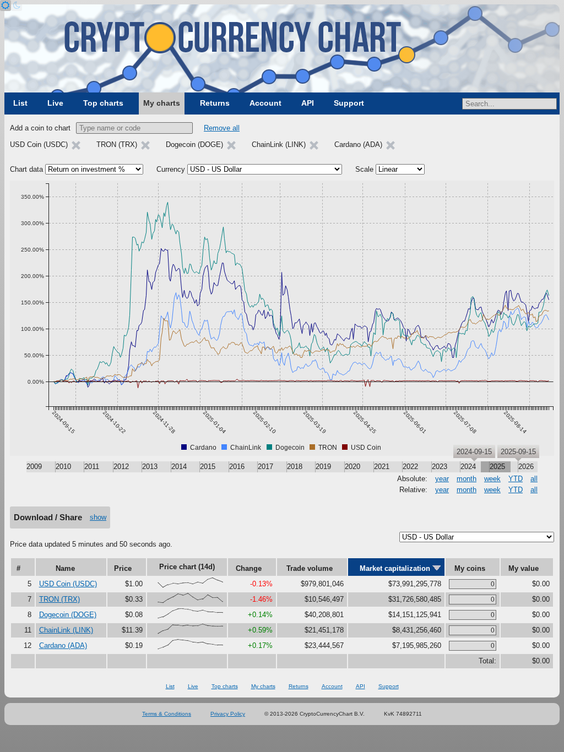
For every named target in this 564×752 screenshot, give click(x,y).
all (534, 479)
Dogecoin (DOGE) (67, 615)
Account (265, 103)
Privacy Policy (227, 714)
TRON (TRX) (59, 599)
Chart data (26, 169)
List (20, 103)
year (442, 479)
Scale (364, 169)
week (492, 479)
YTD (515, 479)
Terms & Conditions (166, 714)
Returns (215, 103)
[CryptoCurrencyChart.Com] (282, 48)
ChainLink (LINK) (66, 630)
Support (349, 103)
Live (55, 103)
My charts (161, 103)
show (98, 517)
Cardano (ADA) (63, 645)
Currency (170, 169)
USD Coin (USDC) (68, 584)
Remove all (222, 128)
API (307, 103)
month (466, 479)
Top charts (103, 103)
